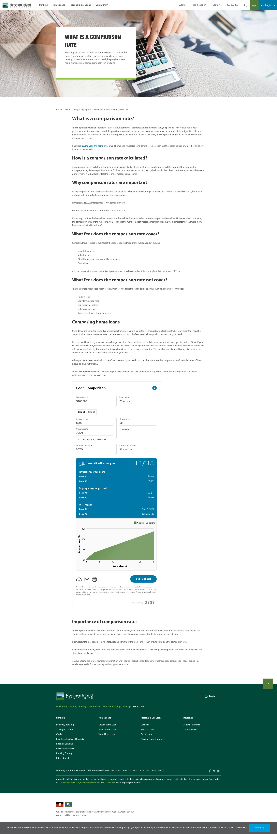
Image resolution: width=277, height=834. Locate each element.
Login (268, 5)
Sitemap (127, 707)
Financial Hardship (111, 707)
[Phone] (254, 5)
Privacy (82, 707)
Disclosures (61, 707)
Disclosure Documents (69, 783)
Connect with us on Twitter (214, 771)
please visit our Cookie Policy (233, 828)
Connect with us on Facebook (210, 771)
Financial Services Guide (90, 783)
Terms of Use (94, 707)
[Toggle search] (245, 5)
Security (73, 707)
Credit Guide (110, 783)
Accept (258, 828)
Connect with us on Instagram (218, 771)
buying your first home (92, 146)
